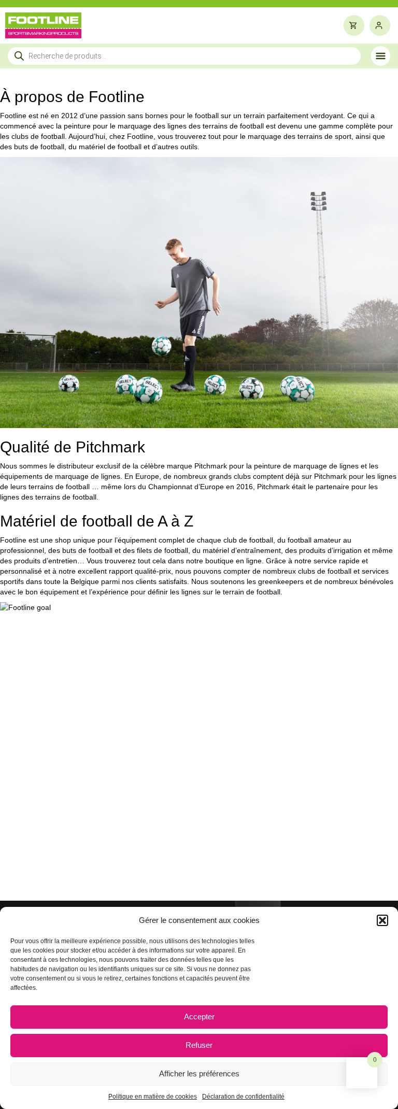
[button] (382, 920)
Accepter (199, 1016)
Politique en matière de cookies (152, 1096)
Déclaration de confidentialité (243, 1096)
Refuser (199, 1045)
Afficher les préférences (199, 1073)
